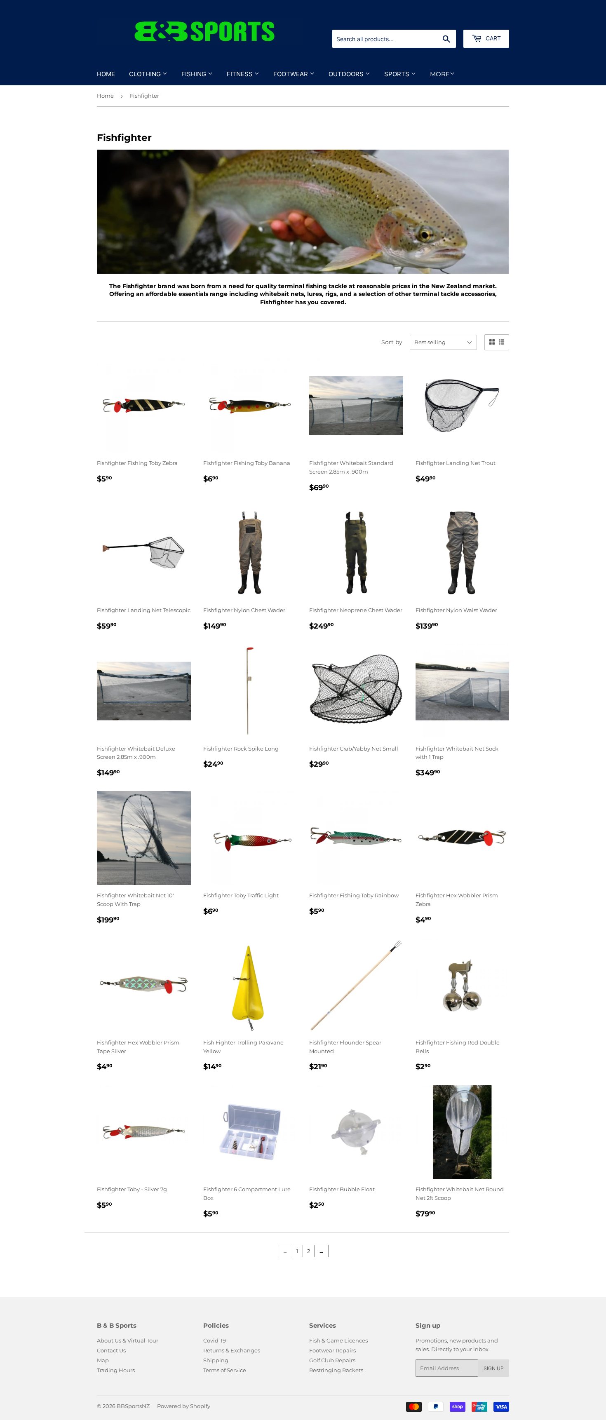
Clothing (145, 74)
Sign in (444, 20)
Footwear (291, 74)
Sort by (391, 342)
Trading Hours (116, 1370)
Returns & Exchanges (231, 1350)
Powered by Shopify (183, 1406)
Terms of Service (224, 1370)
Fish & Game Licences (338, 1340)
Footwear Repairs (332, 1350)
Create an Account (486, 20)
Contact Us (111, 1350)
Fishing (194, 74)
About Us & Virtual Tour (127, 1340)
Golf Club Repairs (332, 1360)
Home (106, 74)
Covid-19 (214, 1340)
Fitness (240, 74)
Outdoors (347, 74)
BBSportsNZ (133, 1406)
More (440, 74)
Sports (397, 74)
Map (103, 1360)
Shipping (215, 1360)
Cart (492, 38)
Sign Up (494, 1368)
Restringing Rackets (336, 1370)
